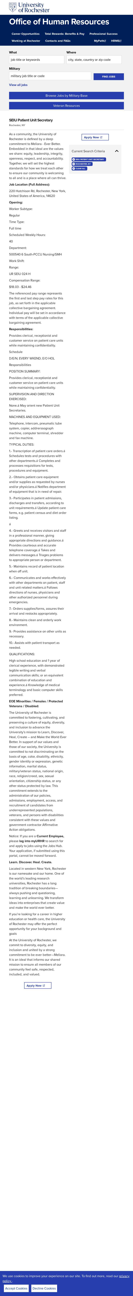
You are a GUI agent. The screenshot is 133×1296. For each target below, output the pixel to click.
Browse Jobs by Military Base (67, 95)
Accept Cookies (16, 1288)
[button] (95, 151)
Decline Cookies (44, 1288)
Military (14, 68)
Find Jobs (108, 76)
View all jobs (18, 84)
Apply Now (34, 985)
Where (71, 52)
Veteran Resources (66, 105)
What (13, 52)
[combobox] (36, 57)
